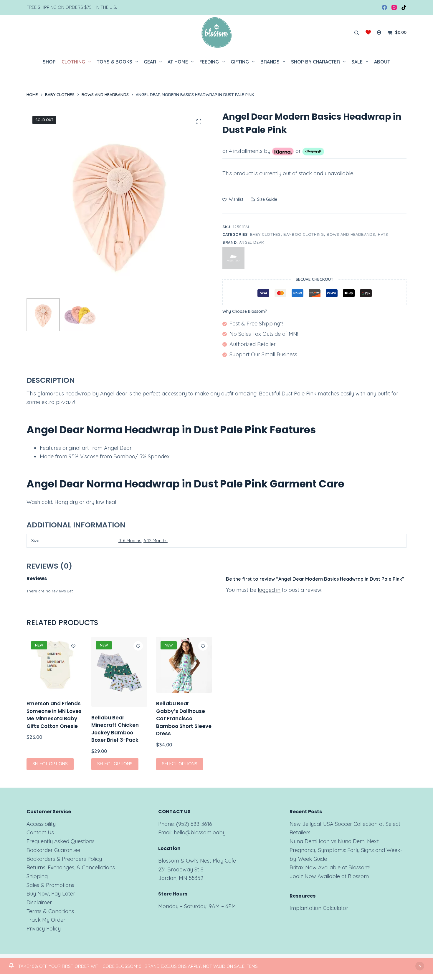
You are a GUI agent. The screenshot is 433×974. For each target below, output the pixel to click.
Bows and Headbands (351, 234)
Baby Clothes (265, 234)
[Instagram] (394, 7)
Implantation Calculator (319, 908)
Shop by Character (315, 62)
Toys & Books (114, 62)
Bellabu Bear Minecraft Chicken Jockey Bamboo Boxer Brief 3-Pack (115, 729)
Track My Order (46, 919)
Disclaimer (39, 902)
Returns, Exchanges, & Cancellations (71, 867)
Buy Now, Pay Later (51, 893)
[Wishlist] (368, 32)
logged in (269, 590)
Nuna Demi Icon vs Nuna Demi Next (334, 841)
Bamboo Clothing (303, 234)
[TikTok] (403, 7)
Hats (383, 234)
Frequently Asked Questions (61, 841)
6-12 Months (155, 540)
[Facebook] (384, 7)
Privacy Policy (44, 928)
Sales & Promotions (50, 885)
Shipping (37, 876)
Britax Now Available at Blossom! (330, 867)
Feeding (209, 62)
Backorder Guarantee (53, 850)
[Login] (379, 32)
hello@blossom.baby (200, 832)
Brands (270, 62)
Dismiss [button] (419, 966)
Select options (50, 764)
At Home (178, 62)
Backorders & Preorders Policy (64, 859)
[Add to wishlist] (73, 646)
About (382, 62)
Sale (357, 62)
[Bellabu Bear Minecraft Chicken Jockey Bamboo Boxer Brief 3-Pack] (119, 672)
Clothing (73, 62)
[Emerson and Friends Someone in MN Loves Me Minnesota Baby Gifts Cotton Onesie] (54, 665)
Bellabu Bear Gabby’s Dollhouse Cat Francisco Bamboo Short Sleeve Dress (183, 718)
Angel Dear (252, 242)
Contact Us (40, 832)
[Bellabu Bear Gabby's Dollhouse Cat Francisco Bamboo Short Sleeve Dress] (184, 665)
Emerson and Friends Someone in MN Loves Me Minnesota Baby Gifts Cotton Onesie (54, 715)
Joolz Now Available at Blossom (329, 876)
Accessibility (41, 824)
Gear (150, 62)
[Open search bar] (357, 32)
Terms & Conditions (50, 911)
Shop (49, 62)
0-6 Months (129, 540)
